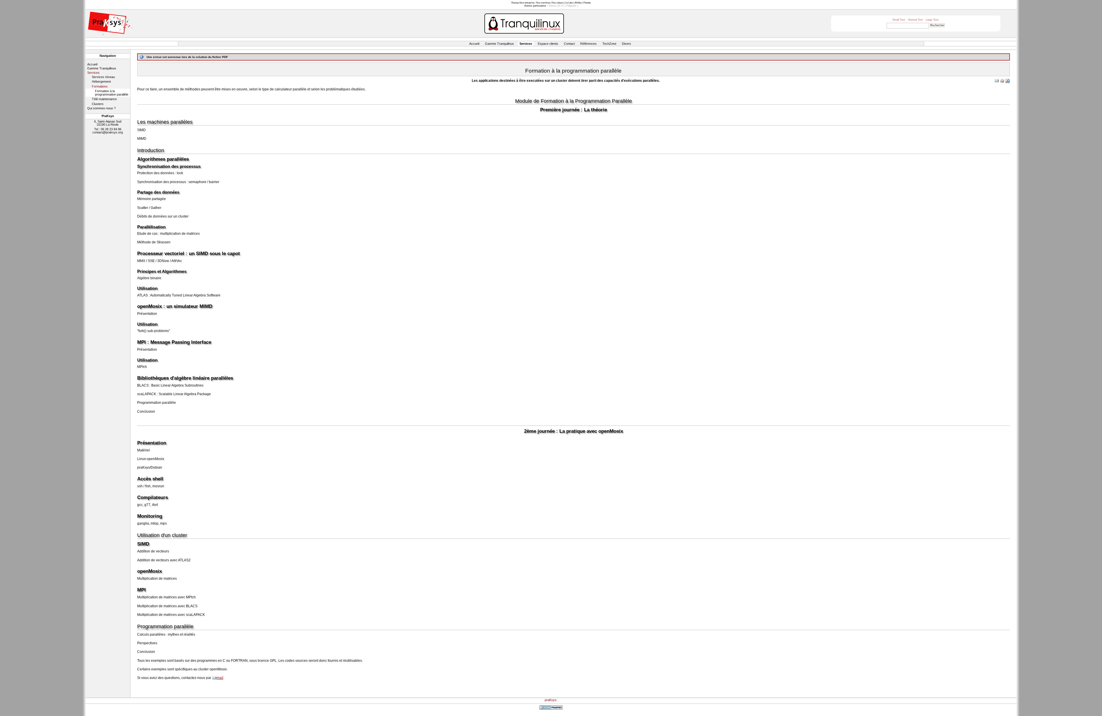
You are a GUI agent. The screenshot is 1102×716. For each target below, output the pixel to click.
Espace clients (548, 43)
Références (588, 43)
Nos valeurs (558, 2)
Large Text (932, 19)
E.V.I (561, 5)
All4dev (578, 2)
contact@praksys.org (107, 132)
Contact (569, 43)
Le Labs (569, 2)
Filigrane (571, 5)
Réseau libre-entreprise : (523, 2)
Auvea (552, 5)
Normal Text (915, 19)
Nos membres (543, 2)
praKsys (550, 700)
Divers (626, 43)
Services (525, 43)
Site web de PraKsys (110, 23)
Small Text (899, 19)
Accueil (474, 43)
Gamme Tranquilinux (499, 43)
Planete (587, 2)
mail (220, 678)
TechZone (609, 43)
